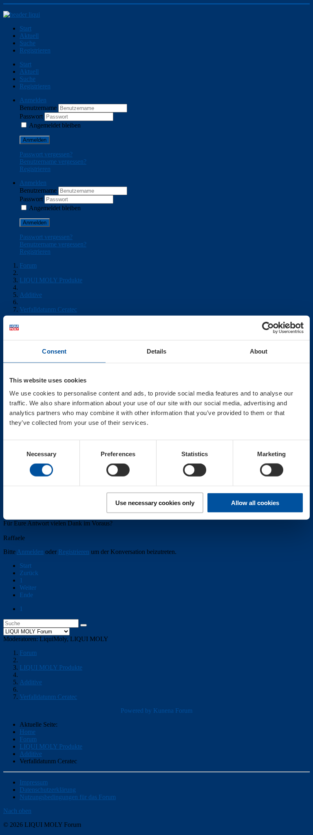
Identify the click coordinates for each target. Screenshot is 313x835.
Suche (27, 43)
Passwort (32, 116)
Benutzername (39, 107)
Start (25, 28)
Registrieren (35, 50)
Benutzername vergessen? (53, 161)
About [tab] (259, 351)
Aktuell (29, 35)
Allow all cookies (255, 502)
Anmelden (34, 140)
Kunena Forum (172, 710)
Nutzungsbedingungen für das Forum (68, 796)
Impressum (34, 782)
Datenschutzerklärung (48, 789)
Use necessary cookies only (154, 502)
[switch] (118, 470)
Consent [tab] (54, 351)
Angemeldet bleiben (55, 125)
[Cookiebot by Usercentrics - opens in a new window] (268, 328)
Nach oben (17, 810)
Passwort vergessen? (46, 154)
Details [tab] (157, 351)
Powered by (136, 710)
